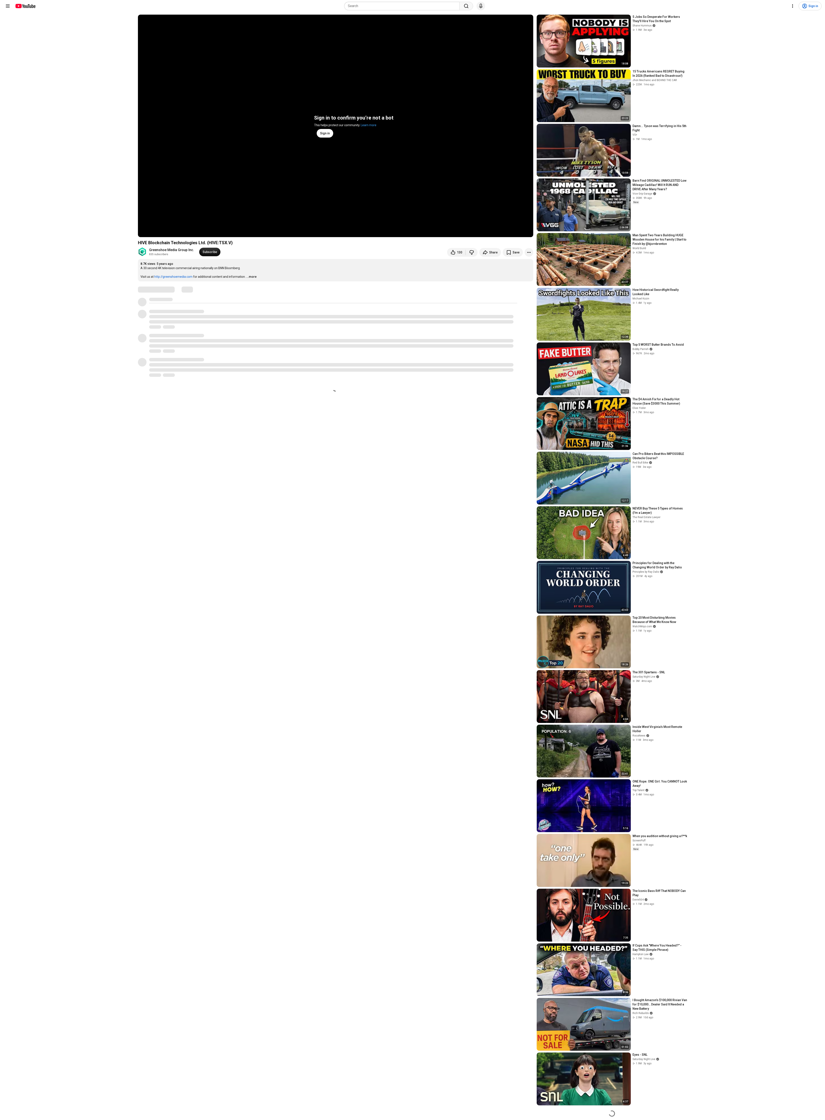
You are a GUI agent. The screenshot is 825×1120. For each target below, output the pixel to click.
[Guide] (7, 6)
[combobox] (403, 6)
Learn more (368, 125)
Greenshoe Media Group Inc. (171, 250)
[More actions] (529, 252)
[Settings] (792, 6)
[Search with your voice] (481, 6)
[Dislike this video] (472, 252)
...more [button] (251, 276)
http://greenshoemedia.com (173, 276)
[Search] (466, 6)
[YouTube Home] (25, 6)
